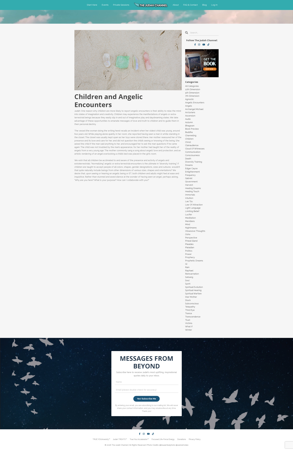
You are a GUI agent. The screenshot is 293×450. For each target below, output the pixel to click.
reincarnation (192, 274)
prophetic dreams (194, 260)
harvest (189, 185)
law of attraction (194, 204)
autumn (189, 122)
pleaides (189, 244)
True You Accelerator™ (139, 439)
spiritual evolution (194, 287)
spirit (187, 284)
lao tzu (189, 201)
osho (187, 234)
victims (188, 323)
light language (193, 208)
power (188, 254)
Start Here (92, 5)
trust (187, 320)
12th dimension (192, 89)
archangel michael (194, 109)
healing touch (192, 191)
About (176, 5)
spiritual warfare (193, 293)
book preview (192, 129)
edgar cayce (191, 168)
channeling (190, 135)
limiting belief (192, 211)
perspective (191, 237)
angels (188, 106)
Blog (204, 5)
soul (187, 280)
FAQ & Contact (190, 5)
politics (188, 251)
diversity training (193, 162)
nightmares (191, 227)
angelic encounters (194, 102)
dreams (189, 165)
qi (186, 264)
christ (188, 142)
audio (188, 119)
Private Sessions (121, 5)
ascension (190, 116)
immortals (190, 195)
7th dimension (192, 96)
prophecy (190, 257)
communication (192, 152)
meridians (190, 221)
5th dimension (192, 93)
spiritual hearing (193, 290)
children (189, 139)
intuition (189, 198)
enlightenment (192, 172)
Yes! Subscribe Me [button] (146, 398)
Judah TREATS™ (120, 439)
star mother (191, 297)
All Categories (192, 86)
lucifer (188, 214)
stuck (188, 300)
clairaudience (191, 145)
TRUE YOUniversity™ (101, 439)
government (191, 181)
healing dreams (193, 188)
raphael (189, 270)
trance (188, 313)
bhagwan (189, 125)
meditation (190, 218)
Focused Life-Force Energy (163, 439)
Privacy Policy (195, 439)
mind (187, 224)
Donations (181, 439)
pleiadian (189, 247)
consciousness (192, 155)
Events (105, 5)
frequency (190, 175)
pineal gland (191, 241)
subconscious (192, 303)
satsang (189, 277)
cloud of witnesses (195, 148)
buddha (189, 132)
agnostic (189, 99)
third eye (190, 310)
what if (189, 326)
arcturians (190, 112)
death (188, 158)
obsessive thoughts (195, 231)
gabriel (188, 178)
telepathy (190, 307)
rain (187, 267)
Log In (214, 5)
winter (188, 330)
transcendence (192, 316)
